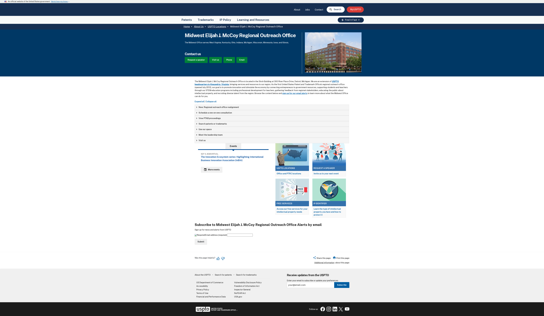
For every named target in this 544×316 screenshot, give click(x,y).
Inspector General (242, 289)
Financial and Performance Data (211, 297)
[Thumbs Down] (223, 258)
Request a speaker (196, 60)
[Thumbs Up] (218, 258)
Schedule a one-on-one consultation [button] (215, 113)
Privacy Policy (202, 289)
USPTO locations (286, 168)
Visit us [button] (202, 140)
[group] (272, 107)
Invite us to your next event (326, 173)
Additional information (324, 263)
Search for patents (223, 275)
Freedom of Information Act (246, 286)
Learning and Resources (253, 20)
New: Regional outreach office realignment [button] (219, 107)
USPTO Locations (217, 26)
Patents (186, 20)
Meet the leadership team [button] (211, 135)
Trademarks (206, 20)
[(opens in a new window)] (328, 310)
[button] (322, 258)
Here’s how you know (60, 1)
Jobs (307, 9)
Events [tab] (233, 146)
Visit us (215, 60)
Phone (229, 60)
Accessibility (202, 286)
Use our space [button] (205, 129)
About (297, 9)
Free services (284, 203)
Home (187, 26)
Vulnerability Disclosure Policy (248, 282)
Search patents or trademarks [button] (213, 124)
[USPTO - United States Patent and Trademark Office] (216, 311)
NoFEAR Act (240, 293)
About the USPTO (203, 275)
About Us (199, 26)
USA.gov (238, 297)
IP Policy (225, 20)
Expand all (199, 101)
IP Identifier (320, 203)
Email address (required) (216, 235)
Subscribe (342, 285)
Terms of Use (202, 293)
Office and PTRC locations (289, 173)
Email (242, 60)
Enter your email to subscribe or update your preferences (312, 281)
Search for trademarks (246, 275)
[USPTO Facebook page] (322, 310)
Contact (319, 9)
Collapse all (211, 101)
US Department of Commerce (209, 282)
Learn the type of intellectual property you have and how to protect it (327, 212)
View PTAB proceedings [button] (210, 118)
